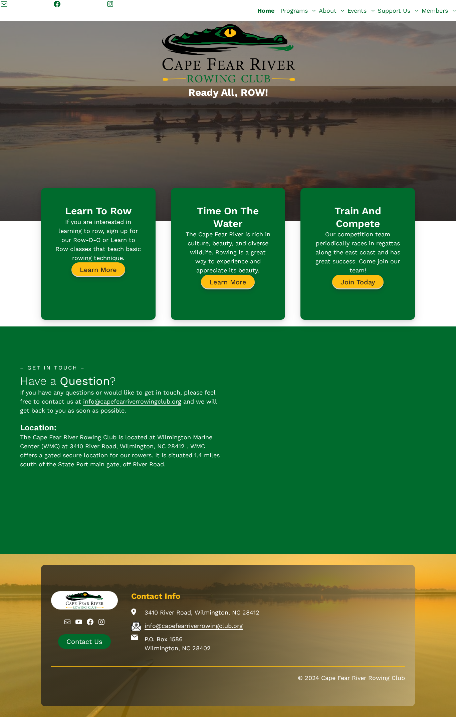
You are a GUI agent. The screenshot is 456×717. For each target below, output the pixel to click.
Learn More (98, 270)
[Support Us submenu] (417, 10)
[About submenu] (343, 10)
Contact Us (84, 642)
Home (265, 10)
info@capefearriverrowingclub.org (132, 401)
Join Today (357, 282)
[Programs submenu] (314, 10)
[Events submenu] (373, 10)
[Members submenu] (454, 10)
